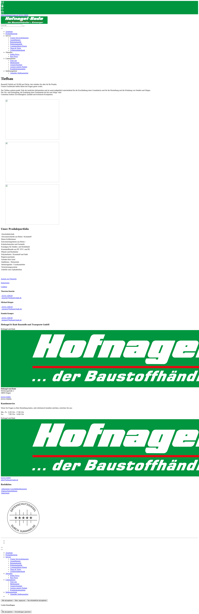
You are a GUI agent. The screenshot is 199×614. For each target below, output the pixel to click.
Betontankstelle (15, 42)
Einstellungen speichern (23, 612)
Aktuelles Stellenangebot (19, 73)
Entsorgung (5, 283)
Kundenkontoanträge (17, 69)
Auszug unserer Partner (18, 67)
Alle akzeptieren (7, 600)
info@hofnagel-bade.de (9, 15)
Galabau (4, 287)
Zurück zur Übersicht (8, 279)
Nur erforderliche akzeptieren (37, 600)
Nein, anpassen (20, 600)
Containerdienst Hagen (18, 46)
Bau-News (14, 56)
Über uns (13, 61)
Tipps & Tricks (15, 48)
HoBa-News (14, 54)
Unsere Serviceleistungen (19, 38)
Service (8, 557)
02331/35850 (23, 15)
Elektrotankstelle (16, 44)
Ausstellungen (15, 40)
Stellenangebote (11, 592)
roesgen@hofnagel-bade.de (11, 309)
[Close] (2, 549)
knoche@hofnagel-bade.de (11, 298)
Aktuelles (9, 574)
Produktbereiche (11, 34)
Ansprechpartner (16, 65)
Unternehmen (10, 580)
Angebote (9, 32)
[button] (2, 28)
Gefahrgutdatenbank (17, 50)
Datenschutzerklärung (9, 491)
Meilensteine (14, 63)
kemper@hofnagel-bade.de (11, 320)
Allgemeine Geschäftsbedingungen (14, 489)
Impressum (5, 493)
